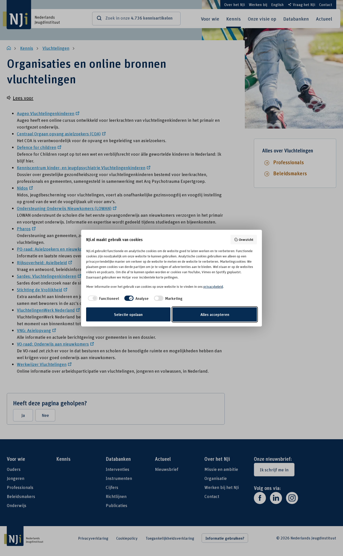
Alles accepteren (214, 314)
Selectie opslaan (128, 314)
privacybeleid (213, 286)
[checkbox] (102, 298)
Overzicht (246, 239)
